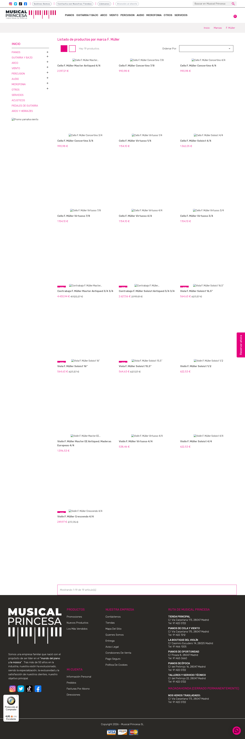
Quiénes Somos (42, 4)
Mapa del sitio (114, 628)
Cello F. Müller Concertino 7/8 (136, 65)
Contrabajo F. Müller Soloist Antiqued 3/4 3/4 (147, 291)
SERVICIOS (181, 15)
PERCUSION (127, 15)
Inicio (16, 44)
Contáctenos (113, 616)
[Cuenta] (225, 14)
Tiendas (110, 622)
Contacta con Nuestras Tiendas (75, 4)
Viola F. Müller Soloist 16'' (72, 366)
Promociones (74, 616)
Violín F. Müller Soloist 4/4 (196, 441)
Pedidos (71, 682)
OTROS (168, 15)
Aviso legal (112, 646)
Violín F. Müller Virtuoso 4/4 (136, 441)
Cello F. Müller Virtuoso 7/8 (73, 215)
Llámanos (104, 4)
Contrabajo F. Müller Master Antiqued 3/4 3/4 (85, 291)
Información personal (79, 676)
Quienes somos (115, 634)
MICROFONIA (154, 15)
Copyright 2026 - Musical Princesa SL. (122, 724)
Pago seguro (113, 658)
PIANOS (69, 15)
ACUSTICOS (18, 100)
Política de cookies (117, 664)
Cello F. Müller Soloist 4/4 (195, 140)
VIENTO (113, 15)
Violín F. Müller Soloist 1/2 (195, 366)
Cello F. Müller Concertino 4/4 (198, 65)
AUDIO (140, 15)
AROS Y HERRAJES (22, 111)
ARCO (103, 15)
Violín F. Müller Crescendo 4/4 (75, 516)
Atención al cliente (127, 4)
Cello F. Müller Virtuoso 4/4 (135, 215)
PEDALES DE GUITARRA (25, 105)
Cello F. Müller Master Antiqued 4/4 (78, 65)
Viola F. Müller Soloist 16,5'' (196, 291)
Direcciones (73, 694)
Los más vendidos (77, 628)
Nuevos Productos (77, 622)
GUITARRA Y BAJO (87, 15)
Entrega (110, 640)
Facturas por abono (78, 688)
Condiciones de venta (118, 652)
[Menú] (17, 697)
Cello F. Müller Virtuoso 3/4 (196, 215)
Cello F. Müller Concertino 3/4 (75, 140)
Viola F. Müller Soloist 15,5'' (135, 366)
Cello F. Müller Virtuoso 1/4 (135, 140)
